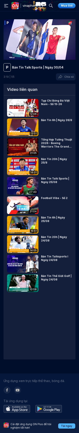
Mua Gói (67, 5)
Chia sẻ (68, 76)
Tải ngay (66, 426)
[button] (39, 108)
